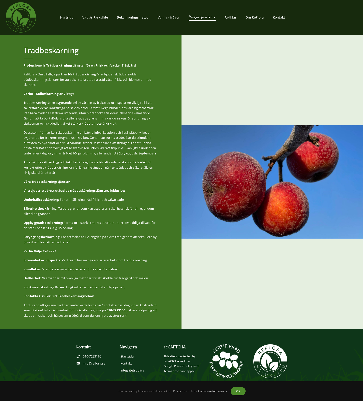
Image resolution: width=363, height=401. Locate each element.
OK (238, 391)
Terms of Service (175, 371)
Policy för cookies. (185, 391)
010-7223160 (92, 356)
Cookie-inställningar (212, 391)
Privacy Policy (183, 366)
